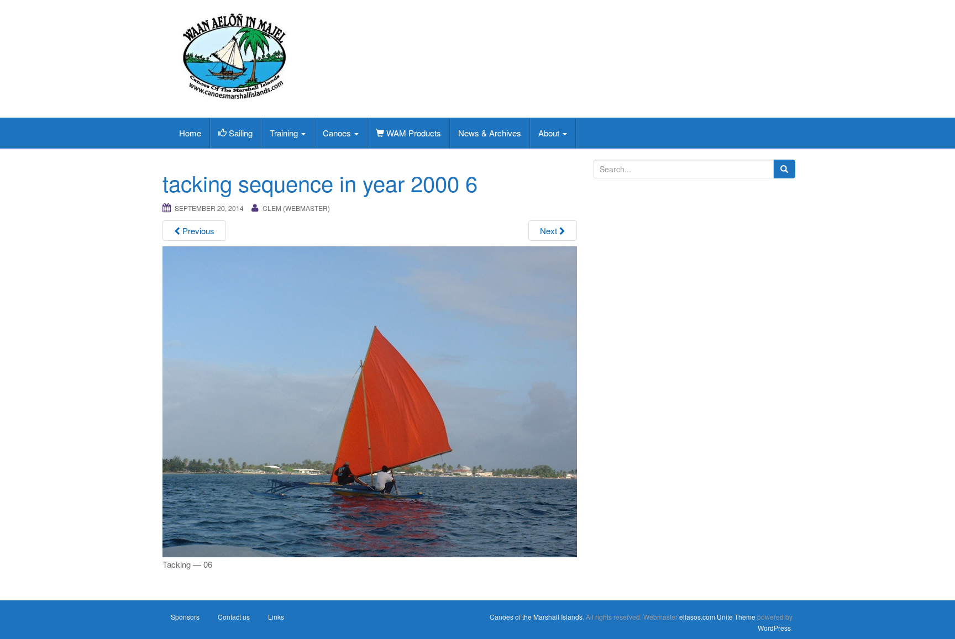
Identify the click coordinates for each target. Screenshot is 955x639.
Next (549, 230)
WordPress (774, 627)
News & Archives (489, 133)
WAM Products (412, 133)
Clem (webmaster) (296, 208)
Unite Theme (736, 616)
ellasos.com (697, 616)
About (550, 133)
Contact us (234, 616)
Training (285, 133)
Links (276, 616)
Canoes (338, 133)
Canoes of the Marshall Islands (536, 616)
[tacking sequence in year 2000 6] (369, 400)
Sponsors (185, 616)
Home (190, 133)
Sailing (240, 133)
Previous (197, 230)
